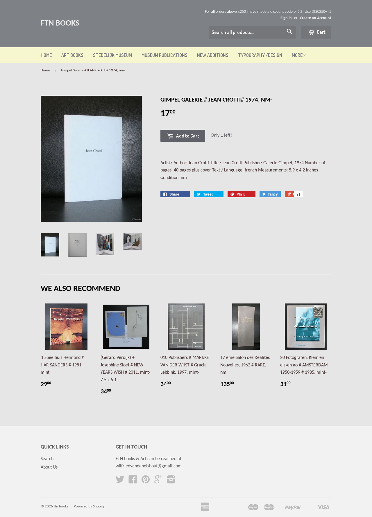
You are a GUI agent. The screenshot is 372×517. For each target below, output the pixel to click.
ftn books (60, 23)
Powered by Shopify (89, 506)
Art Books (72, 55)
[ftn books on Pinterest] (145, 481)
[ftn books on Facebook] (132, 481)
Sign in (286, 18)
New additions (212, 55)
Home (46, 55)
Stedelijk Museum (112, 55)
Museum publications (164, 55)
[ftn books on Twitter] (120, 481)
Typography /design (260, 55)
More (297, 55)
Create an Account (315, 18)
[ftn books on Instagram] (171, 481)
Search (47, 459)
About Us (49, 467)
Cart (321, 32)
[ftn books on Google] (158, 481)
